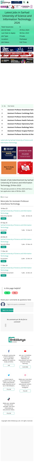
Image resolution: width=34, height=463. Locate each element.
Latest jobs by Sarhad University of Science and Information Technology (17, 141)
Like (9, 365)
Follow (9, 389)
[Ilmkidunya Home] (5, 2)
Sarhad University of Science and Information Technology (16, 212)
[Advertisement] (17, 82)
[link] (16, 2)
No (15, 293)
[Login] (27, 2)
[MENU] (32, 2)
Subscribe (25, 367)
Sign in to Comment (7, 310)
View (3, 218)
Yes (7, 293)
